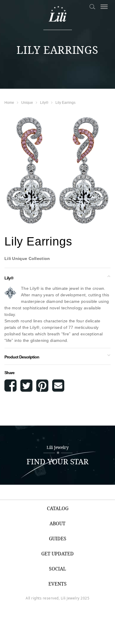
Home (9, 103)
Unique (27, 103)
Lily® (44, 103)
